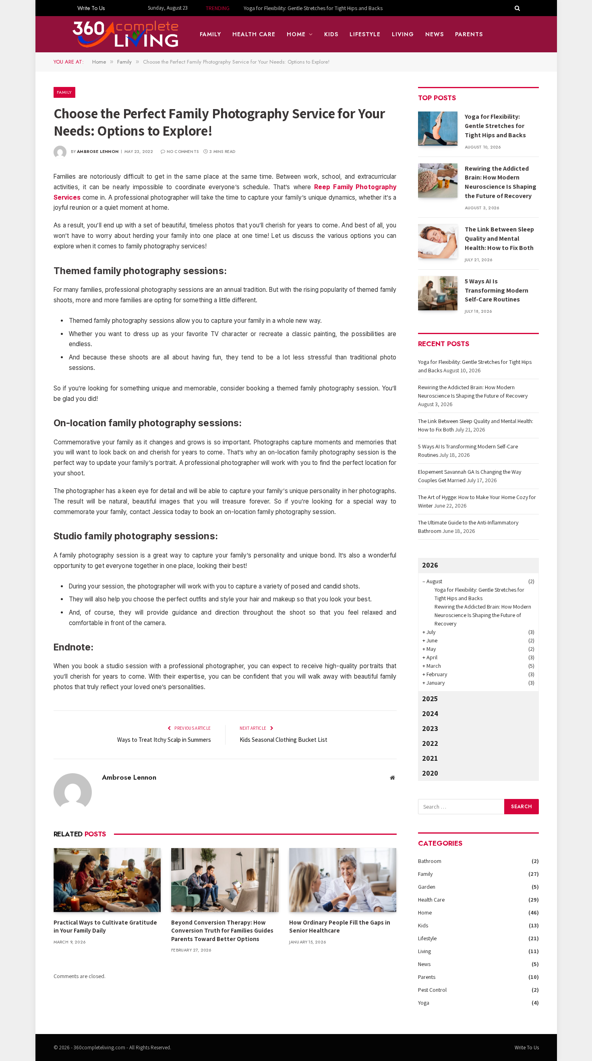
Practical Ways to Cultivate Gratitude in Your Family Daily (105, 926)
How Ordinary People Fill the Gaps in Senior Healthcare (339, 926)
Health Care (254, 34)
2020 (430, 773)
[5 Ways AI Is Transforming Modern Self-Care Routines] (437, 293)
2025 (430, 698)
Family (210, 34)
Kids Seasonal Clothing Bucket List (283, 739)
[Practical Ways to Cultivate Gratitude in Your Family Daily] (107, 880)
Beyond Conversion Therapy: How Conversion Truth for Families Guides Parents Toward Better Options (222, 931)
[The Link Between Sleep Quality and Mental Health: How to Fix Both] (437, 241)
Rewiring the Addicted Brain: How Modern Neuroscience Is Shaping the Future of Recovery (302, 8)
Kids (331, 34)
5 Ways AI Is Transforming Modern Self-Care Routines (496, 290)
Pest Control (432, 989)
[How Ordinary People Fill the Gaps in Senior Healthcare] (343, 880)
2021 (430, 758)
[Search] (516, 8)
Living (403, 34)
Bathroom (429, 861)
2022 (430, 743)
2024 (430, 713)
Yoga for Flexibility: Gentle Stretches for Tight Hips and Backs (495, 125)
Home (296, 34)
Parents (469, 34)
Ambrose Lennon (97, 152)
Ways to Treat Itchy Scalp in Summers (164, 739)
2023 (430, 728)
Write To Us (91, 8)
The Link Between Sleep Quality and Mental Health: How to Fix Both (499, 238)
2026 (430, 565)
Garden (426, 886)
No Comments (183, 152)
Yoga (423, 1002)
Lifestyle (365, 34)
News (434, 34)
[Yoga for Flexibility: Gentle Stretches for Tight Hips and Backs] (437, 128)
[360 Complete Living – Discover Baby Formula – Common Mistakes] (126, 34)
